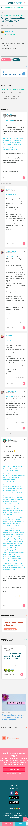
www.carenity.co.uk (9, 813)
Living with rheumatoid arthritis (13, 15)
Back (3, 12)
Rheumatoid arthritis (12, 74)
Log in (20, 824)
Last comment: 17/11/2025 (11, 665)
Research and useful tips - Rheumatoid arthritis (12, 97)
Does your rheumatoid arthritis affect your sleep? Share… (13, 656)
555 (7, 674)
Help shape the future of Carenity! (14, 624)
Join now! (14, 769)
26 (13, 674)
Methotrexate (13, 738)
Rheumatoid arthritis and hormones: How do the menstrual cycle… (13, 717)
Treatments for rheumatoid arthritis (15, 93)
